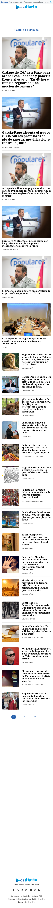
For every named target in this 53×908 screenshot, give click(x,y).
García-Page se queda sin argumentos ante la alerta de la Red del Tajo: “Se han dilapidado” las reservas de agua (36, 381)
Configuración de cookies (26, 902)
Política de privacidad (24, 899)
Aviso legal (11, 899)
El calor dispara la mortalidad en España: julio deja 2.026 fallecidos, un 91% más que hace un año (35, 585)
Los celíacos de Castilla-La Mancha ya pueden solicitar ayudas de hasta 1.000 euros (36, 630)
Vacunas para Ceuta (15, 2)
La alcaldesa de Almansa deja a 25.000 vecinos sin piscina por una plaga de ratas (36, 516)
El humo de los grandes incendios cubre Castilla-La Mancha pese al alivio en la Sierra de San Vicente (36, 676)
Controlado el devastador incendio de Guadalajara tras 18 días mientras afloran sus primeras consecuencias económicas (36, 609)
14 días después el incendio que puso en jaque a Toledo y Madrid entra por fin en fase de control (36, 539)
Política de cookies (38, 899)
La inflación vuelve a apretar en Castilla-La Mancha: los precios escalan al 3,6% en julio (35, 449)
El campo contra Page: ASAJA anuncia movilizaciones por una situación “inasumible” (24, 341)
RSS (40, 896)
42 (35, 717)
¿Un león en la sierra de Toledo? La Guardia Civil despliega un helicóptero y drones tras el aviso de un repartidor (36, 405)
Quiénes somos (16, 896)
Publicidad (26, 896)
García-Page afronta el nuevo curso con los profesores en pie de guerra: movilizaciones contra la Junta (26, 137)
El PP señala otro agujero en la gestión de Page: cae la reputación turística (26, 292)
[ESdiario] (26, 7)
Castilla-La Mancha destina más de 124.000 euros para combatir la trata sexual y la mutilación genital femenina (35, 563)
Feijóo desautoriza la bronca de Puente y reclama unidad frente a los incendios (36, 697)
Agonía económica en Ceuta (33, 2)
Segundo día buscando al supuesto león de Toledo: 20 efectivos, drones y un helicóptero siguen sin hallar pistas (36, 359)
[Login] (50, 2)
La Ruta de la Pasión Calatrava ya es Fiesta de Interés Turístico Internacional (36, 493)
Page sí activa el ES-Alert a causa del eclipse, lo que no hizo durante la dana (36, 471)
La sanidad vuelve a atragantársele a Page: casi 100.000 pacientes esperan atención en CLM (35, 427)
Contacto (35, 896)
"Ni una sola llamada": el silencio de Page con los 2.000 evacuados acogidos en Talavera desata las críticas (36, 653)
